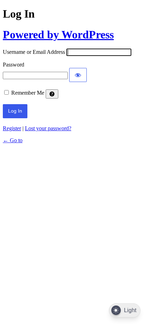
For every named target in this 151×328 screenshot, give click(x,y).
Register (12, 128)
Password (13, 65)
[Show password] (78, 75)
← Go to (12, 140)
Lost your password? (48, 128)
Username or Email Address (34, 52)
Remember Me (27, 93)
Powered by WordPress (58, 34)
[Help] (52, 94)
